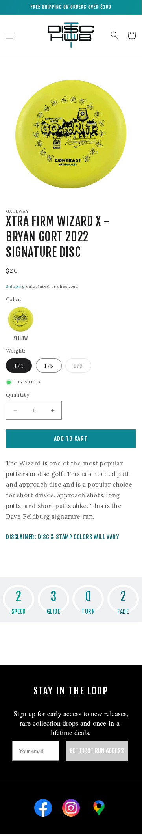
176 (82, 367)
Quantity (17, 395)
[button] (9, 35)
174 (19, 365)
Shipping (15, 286)
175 (48, 365)
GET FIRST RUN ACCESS (97, 751)
